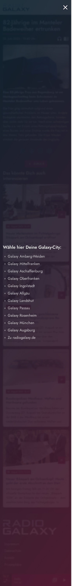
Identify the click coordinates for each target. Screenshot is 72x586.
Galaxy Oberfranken (24, 278)
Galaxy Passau (19, 308)
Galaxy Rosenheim (22, 315)
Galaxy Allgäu (19, 293)
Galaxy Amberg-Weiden (26, 256)
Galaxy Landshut (21, 300)
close (65, 7)
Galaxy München (21, 322)
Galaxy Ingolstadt (21, 286)
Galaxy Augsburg (21, 330)
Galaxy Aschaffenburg (25, 271)
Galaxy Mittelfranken (24, 263)
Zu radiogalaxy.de (21, 337)
